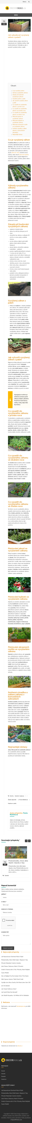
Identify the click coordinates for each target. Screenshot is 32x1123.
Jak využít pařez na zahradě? (9, 992)
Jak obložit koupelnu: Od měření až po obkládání (15, 995)
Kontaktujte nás (21, 1006)
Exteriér (17, 796)
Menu (24, 1)
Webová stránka (7, 909)
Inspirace (21, 796)
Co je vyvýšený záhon (18, 90)
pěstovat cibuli (15, 152)
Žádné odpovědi (12, 799)
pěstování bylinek (24, 154)
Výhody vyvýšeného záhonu (20, 92)
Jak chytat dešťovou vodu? (8, 989)
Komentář (5, 932)
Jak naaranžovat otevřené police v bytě (12, 956)
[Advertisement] (16, 65)
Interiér (3, 1073)
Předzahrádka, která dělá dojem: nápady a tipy (14, 960)
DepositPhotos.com (16, 1119)
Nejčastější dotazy (17, 134)
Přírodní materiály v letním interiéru (11, 963)
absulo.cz (19, 1046)
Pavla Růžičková (24, 799)
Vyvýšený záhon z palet (19, 98)
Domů (3, 1071)
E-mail (3, 902)
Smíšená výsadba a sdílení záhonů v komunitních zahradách (20, 130)
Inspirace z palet (12, 803)
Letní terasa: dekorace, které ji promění (12, 966)
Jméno (3, 894)
